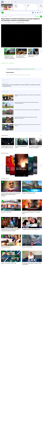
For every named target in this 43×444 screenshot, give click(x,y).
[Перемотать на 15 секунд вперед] (12, 46)
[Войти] (37, 12)
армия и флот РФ (4, 63)
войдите (22, 69)
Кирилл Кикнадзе (20, 22)
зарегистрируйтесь (30, 69)
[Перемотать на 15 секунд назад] (10, 46)
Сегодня (9, 22)
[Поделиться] (36, 46)
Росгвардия (11, 63)
